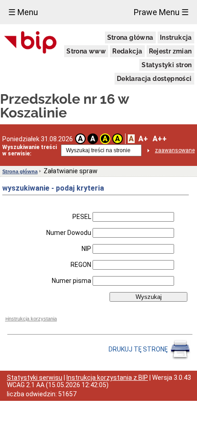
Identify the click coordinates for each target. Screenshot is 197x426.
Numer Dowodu (68, 232)
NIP (86, 248)
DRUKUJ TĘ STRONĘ (139, 349)
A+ (143, 138)
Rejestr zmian (170, 51)
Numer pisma (71, 280)
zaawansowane (175, 150)
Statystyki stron (167, 65)
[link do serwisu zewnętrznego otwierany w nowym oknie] (30, 43)
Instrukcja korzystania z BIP (107, 377)
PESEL (81, 216)
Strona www (86, 51)
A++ (160, 138)
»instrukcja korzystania (31, 318)
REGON (81, 264)
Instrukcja (176, 37)
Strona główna (130, 37)
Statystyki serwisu (34, 377)
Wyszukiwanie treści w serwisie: (29, 150)
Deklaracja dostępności (154, 78)
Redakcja (127, 51)
